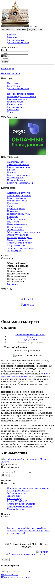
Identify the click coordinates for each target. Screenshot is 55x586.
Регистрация (7, 68)
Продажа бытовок (16, 180)
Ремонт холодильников (18, 175)
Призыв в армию (15, 177)
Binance (11, 169)
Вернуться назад (9, 574)
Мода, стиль (13, 221)
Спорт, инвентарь (16, 245)
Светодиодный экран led (19, 506)
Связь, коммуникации (18, 240)
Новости (11, 172)
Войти (5, 62)
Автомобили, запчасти (18, 193)
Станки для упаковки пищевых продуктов (28, 488)
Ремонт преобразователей (20, 183)
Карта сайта (13, 109)
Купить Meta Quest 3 (17, 501)
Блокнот (11, 34)
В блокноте (12, 284)
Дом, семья (12, 203)
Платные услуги (15, 101)
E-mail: (4, 50)
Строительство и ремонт (19, 242)
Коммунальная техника (18, 167)
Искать (5, 475)
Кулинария (12, 216)
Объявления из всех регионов (16, 577)
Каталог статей (14, 104)
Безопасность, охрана (17, 200)
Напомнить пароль (10, 73)
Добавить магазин (16, 40)
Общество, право (15, 229)
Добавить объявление (18, 42)
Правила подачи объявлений (21, 96)
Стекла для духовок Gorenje (21, 503)
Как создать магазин (17, 99)
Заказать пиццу (14, 498)
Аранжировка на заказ (18, 490)
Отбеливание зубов (17, 493)
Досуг (10, 206)
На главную (13, 83)
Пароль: (5, 56)
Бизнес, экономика (16, 198)
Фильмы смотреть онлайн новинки (26, 375)
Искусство (12, 211)
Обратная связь (33, 528)
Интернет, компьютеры (18, 214)
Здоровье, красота (16, 208)
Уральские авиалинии (18, 164)
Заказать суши (14, 496)
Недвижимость (14, 227)
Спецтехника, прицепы (19, 195)
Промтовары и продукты (19, 237)
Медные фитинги (16, 509)
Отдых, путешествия (17, 235)
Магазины (12, 37)
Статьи (10, 112)
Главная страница (16, 528)
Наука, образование (17, 224)
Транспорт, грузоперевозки (20, 248)
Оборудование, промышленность (23, 232)
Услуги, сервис (14, 250)
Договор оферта (15, 107)
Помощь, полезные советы (20, 94)
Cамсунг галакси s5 (17, 162)
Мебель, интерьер (16, 219)
